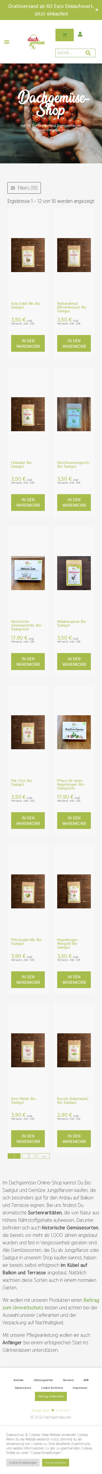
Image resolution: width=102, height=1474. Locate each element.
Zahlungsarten (43, 1380)
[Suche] (88, 53)
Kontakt (19, 1380)
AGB (85, 1380)
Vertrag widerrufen (51, 1396)
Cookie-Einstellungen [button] (23, 1463)
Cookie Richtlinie (52, 1388)
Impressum (80, 1388)
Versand (68, 1380)
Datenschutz (23, 1388)
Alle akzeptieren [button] (55, 1463)
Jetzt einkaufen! (51, 13)
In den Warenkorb (28, 343)
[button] (6, 42)
